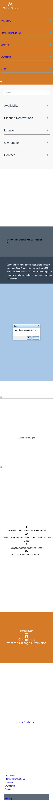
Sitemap (8, 799)
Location (9, 782)
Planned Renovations (15, 779)
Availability (10, 775)
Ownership (10, 786)
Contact (8, 789)
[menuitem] (27, 22)
